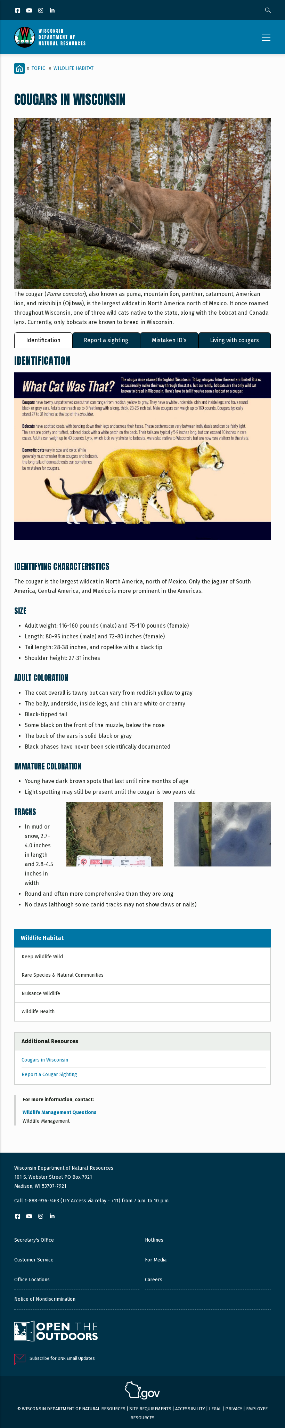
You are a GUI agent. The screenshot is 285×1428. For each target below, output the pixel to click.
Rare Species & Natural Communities (63, 975)
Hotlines (154, 1240)
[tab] (43, 340)
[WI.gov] (142, 1391)
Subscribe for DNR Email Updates (62, 1358)
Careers (153, 1280)
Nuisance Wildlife (41, 994)
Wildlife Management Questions (60, 1112)
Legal (215, 1408)
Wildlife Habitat (73, 68)
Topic (38, 68)
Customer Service (34, 1260)
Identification (43, 340)
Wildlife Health (38, 1012)
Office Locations (32, 1280)
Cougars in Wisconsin (45, 1060)
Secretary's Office (34, 1240)
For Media (155, 1260)
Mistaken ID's (169, 340)
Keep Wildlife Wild (42, 957)
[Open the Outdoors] (56, 1332)
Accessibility (190, 1408)
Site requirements (150, 1408)
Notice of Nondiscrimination (44, 1299)
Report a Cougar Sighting (49, 1075)
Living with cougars (234, 340)
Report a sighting (106, 340)
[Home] (50, 37)
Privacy (233, 1408)
